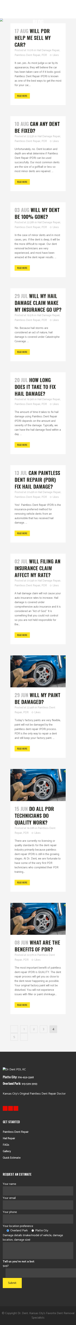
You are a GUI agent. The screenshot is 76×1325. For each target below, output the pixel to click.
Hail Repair (9, 1138)
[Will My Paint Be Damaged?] (38, 671)
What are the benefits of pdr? (37, 946)
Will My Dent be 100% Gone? (37, 213)
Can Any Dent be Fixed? (37, 127)
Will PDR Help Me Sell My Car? (33, 37)
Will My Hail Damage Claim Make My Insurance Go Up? (38, 302)
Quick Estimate (12, 1157)
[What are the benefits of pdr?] (38, 919)
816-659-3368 (26, 1077)
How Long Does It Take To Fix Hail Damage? (35, 386)
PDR (44, 55)
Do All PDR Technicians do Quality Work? (34, 815)
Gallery (7, 1151)
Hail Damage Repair (48, 50)
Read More (22, 95)
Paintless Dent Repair (27, 55)
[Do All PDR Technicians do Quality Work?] (38, 785)
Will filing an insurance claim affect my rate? (38, 568)
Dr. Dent (23, 1313)
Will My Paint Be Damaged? (37, 698)
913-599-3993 (29, 1084)
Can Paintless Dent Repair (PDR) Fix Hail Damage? (37, 479)
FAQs (6, 1145)
